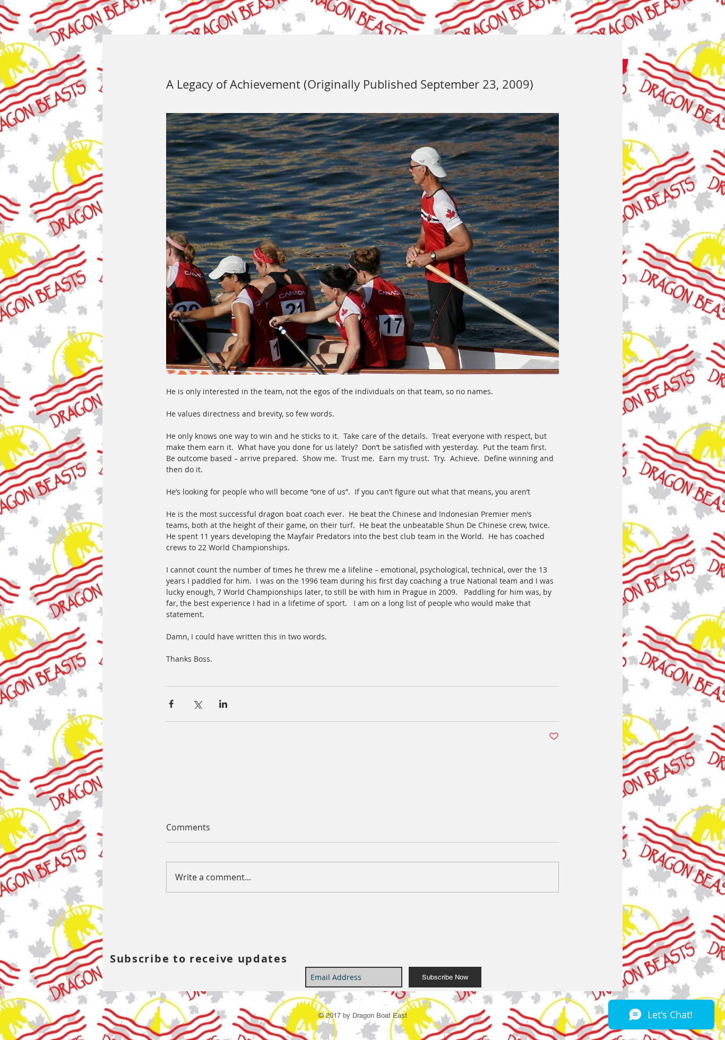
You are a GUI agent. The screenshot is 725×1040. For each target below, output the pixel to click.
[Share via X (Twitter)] (197, 704)
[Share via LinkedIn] (223, 704)
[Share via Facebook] (171, 704)
